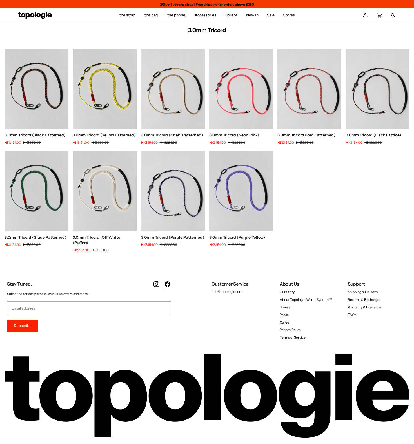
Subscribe (23, 325)
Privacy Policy (290, 330)
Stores (285, 307)
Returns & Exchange (364, 299)
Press (284, 315)
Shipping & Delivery (363, 292)
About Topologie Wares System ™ (306, 299)
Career (285, 322)
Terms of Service (293, 337)
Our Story (287, 292)
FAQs (352, 315)
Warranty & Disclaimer (365, 307)
